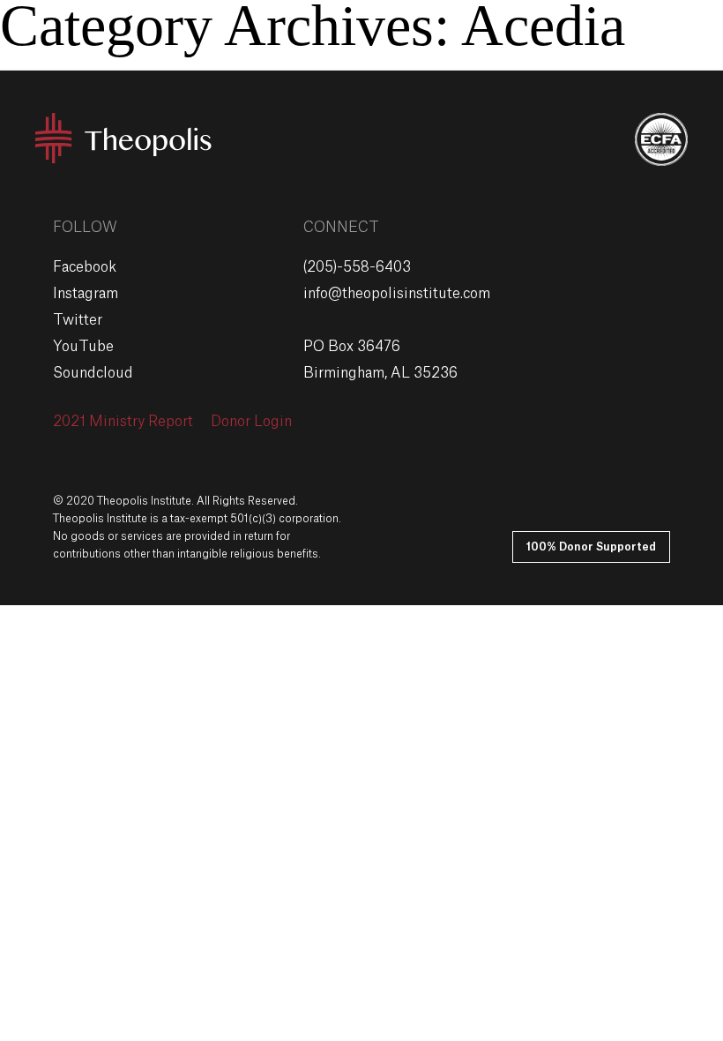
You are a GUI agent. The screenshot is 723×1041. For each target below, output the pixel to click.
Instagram (85, 294)
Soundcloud (93, 373)
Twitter (77, 320)
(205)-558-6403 (357, 267)
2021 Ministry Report (123, 422)
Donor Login (251, 422)
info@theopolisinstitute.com (396, 294)
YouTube (83, 347)
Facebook (84, 267)
